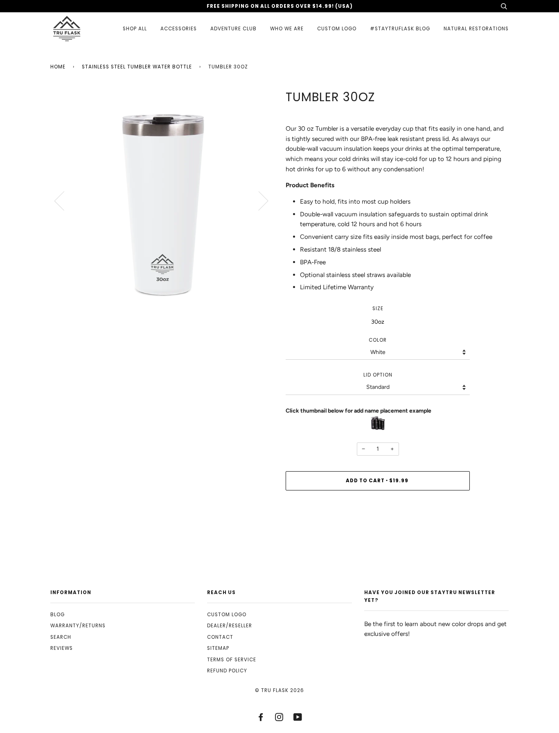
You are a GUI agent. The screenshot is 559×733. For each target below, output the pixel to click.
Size (377, 308)
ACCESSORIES (178, 28)
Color (378, 340)
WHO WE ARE (287, 28)
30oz (377, 321)
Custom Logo (336, 28)
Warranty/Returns (78, 625)
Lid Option (377, 375)
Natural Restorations (476, 28)
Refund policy (227, 670)
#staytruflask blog (400, 28)
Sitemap (218, 648)
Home (57, 67)
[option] (161, 200)
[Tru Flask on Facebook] (261, 718)
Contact (220, 637)
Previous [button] (64, 200)
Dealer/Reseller (229, 625)
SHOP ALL (135, 28)
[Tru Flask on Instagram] (279, 718)
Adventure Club (233, 28)
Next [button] (258, 200)
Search (60, 637)
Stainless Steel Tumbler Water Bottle (137, 67)
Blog (57, 614)
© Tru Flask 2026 (279, 690)
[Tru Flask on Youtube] (297, 718)
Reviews (61, 648)
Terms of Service (231, 659)
